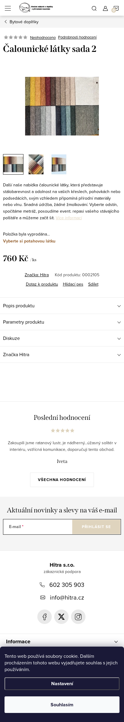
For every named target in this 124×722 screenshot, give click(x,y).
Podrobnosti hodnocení (77, 37)
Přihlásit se (96, 527)
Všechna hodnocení (62, 480)
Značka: (37, 275)
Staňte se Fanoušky (44, 617)
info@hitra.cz (67, 597)
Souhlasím (62, 704)
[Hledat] (94, 8)
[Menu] (8, 8)
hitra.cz (78, 617)
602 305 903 (66, 584)
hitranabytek (61, 617)
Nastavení (62, 683)
